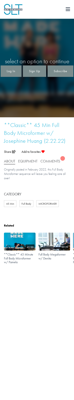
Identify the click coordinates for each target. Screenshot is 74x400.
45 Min (10, 203)
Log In (11, 71)
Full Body (26, 203)
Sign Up (34, 71)
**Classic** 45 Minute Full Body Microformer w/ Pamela (18, 258)
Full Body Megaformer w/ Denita (52, 256)
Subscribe (60, 71)
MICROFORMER (47, 203)
